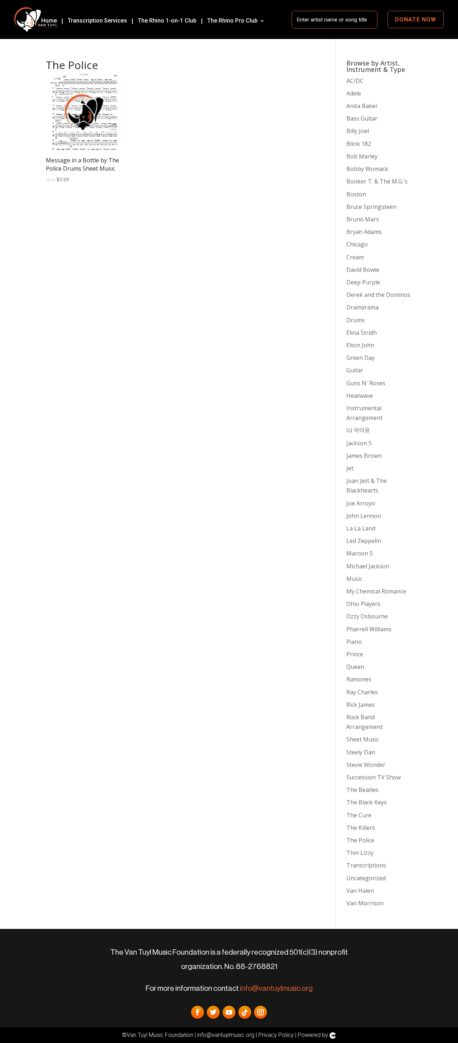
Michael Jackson (367, 566)
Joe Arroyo (360, 503)
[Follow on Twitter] (213, 1012)
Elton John (360, 345)
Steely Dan (360, 752)
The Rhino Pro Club (232, 21)
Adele (353, 93)
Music (354, 579)
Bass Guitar (361, 118)
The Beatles (362, 790)
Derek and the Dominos (378, 295)
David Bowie (362, 270)
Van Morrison (365, 903)
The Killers (360, 828)
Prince (354, 654)
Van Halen (360, 891)
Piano (354, 642)
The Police (360, 840)
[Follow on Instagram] (260, 1012)
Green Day (360, 358)
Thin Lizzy (360, 853)
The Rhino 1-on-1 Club (167, 21)
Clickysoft (333, 1035)
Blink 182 (358, 144)
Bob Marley (361, 156)
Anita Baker (362, 106)
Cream (355, 257)
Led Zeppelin (363, 541)
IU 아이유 (358, 430)
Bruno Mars (362, 219)
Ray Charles (362, 692)
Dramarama (362, 307)
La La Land (360, 528)
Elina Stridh (361, 333)
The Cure (358, 815)
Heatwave (359, 396)
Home (49, 21)
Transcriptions (366, 865)
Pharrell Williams (368, 629)
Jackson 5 (359, 443)
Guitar (354, 370)
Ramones (358, 679)
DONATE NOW (415, 19)
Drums (355, 320)
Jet (350, 468)
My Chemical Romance (376, 591)
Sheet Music (362, 739)
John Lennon (363, 516)
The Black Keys (366, 802)
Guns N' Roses (365, 383)
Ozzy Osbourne (367, 616)
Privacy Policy (276, 1035)
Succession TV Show (373, 777)
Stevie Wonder (365, 765)
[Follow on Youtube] (229, 1012)
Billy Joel (357, 131)
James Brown (364, 456)
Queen (355, 667)
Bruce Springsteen (371, 207)
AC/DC (355, 81)
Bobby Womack (367, 169)
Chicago (357, 244)
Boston (356, 194)
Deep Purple (363, 282)
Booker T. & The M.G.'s (377, 181)
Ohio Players (363, 604)
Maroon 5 (359, 553)
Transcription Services (97, 21)
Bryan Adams (364, 232)
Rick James (360, 705)
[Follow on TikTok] (244, 1012)
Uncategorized (366, 878)
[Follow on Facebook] (197, 1012)
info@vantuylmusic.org (276, 988)
